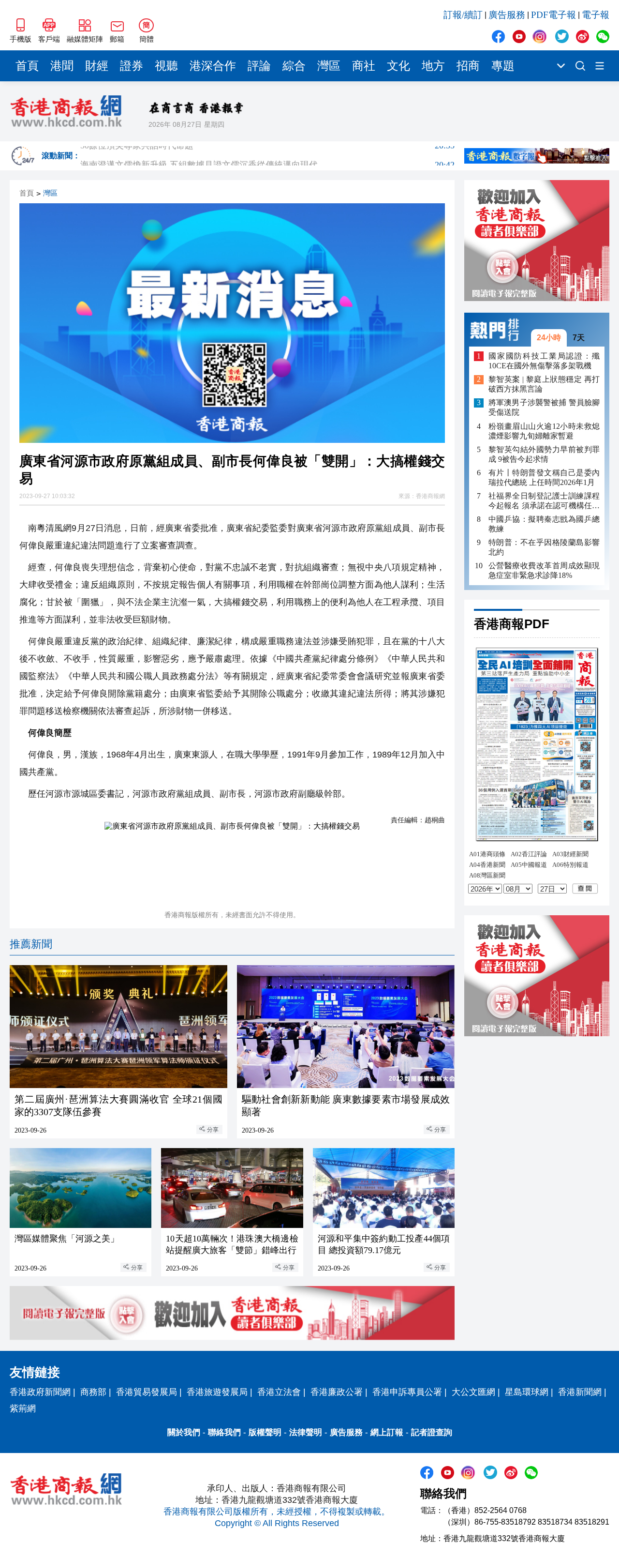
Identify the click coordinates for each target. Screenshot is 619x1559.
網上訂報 (386, 1432)
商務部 (93, 1392)
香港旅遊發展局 (217, 1392)
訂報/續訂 (463, 15)
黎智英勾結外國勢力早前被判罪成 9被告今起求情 (544, 454)
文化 (398, 66)
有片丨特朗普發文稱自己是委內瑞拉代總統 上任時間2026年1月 (544, 477)
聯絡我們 (224, 1432)
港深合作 (213, 66)
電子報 (595, 15)
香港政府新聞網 (40, 1392)
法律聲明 (305, 1432)
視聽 (166, 66)
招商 (468, 66)
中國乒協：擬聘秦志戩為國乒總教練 (544, 524)
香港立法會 (279, 1392)
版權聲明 (265, 1432)
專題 (503, 66)
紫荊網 (23, 1408)
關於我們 (183, 1432)
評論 (259, 66)
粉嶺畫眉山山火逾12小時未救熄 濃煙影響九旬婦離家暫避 (544, 431)
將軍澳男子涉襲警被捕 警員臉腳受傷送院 (544, 408)
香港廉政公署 (336, 1392)
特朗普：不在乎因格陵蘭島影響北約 (544, 547)
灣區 (328, 66)
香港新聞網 (580, 1392)
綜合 (294, 66)
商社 (363, 66)
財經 (96, 66)
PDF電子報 (553, 15)
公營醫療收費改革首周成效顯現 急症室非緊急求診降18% (544, 570)
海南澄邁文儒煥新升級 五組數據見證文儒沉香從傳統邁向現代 (267, 156)
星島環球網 (526, 1392)
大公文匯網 (473, 1392)
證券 (131, 66)
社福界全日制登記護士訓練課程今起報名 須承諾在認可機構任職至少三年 (544, 501)
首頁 (27, 66)
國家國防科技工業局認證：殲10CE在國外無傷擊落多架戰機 (544, 361)
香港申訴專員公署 (407, 1392)
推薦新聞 (31, 944)
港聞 (62, 66)
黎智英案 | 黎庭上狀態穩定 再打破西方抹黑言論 (544, 385)
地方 (433, 66)
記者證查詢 (431, 1432)
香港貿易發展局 (146, 1392)
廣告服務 (506, 15)
